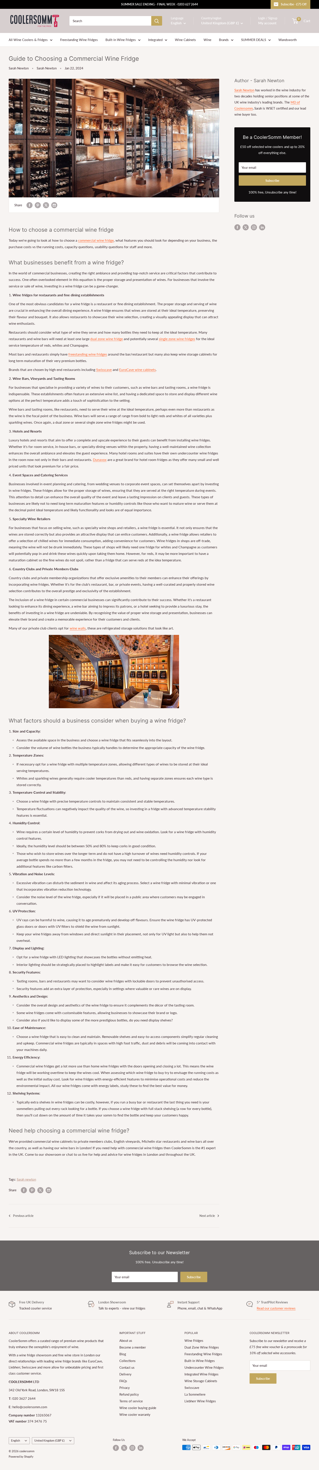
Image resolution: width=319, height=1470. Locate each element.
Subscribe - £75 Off (293, 4)
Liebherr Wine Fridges (200, 1401)
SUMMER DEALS (253, 40)
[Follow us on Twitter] (246, 227)
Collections (127, 1361)
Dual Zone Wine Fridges (201, 1347)
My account (267, 23)
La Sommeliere (195, 1394)
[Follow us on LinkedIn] (262, 227)
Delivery (125, 1374)
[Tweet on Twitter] (46, 205)
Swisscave (104, 369)
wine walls (78, 628)
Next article (207, 1216)
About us (125, 1340)
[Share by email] (54, 205)
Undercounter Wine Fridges (204, 1367)
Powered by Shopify (21, 1456)
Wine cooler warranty (134, 1414)
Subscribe (272, 180)
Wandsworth (287, 40)
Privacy (124, 1388)
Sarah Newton (19, 68)
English (15, 1440)
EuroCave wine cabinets (137, 369)
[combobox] (110, 21)
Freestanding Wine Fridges (79, 40)
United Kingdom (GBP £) (49, 1440)
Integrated (155, 40)
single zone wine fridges (177, 339)
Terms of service (131, 1401)
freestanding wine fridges (87, 354)
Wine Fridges (193, 1340)
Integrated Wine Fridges (201, 1374)
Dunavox (100, 459)
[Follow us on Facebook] (237, 227)
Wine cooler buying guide (137, 1408)
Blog (122, 1354)
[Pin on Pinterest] (38, 205)
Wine (207, 40)
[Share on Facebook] (29, 205)
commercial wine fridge (96, 240)
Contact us (127, 1367)
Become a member (132, 1347)
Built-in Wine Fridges (120, 40)
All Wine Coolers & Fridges (28, 40)
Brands (224, 40)
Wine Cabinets (185, 40)
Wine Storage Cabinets (200, 1381)
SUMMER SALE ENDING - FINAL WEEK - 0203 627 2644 (159, 4)
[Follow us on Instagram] (254, 227)
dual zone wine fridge (106, 339)
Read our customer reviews (276, 1308)
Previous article (23, 1216)
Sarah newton (26, 1179)
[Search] (156, 21)
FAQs (123, 1381)
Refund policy (129, 1394)
